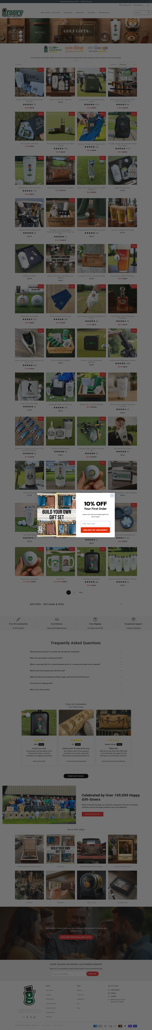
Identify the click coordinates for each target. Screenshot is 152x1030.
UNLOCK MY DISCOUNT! (95, 530)
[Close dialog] (112, 495)
